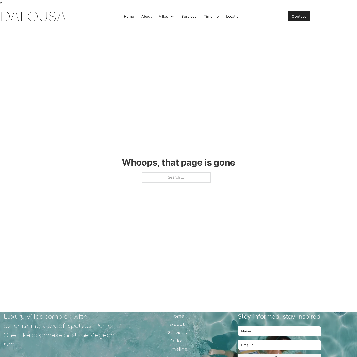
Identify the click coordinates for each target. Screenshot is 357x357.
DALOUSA (33, 16)
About (146, 16)
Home (129, 16)
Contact (299, 16)
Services (188, 16)
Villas (163, 16)
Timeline (211, 16)
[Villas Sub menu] (172, 16)
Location (233, 16)
